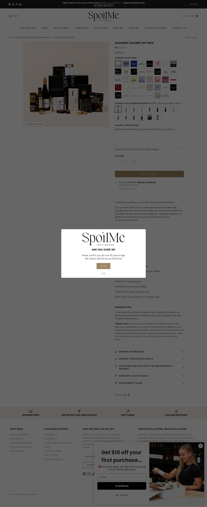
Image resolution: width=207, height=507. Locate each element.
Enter (103, 266)
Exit (103, 273)
